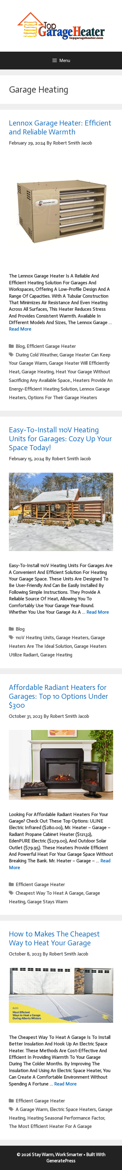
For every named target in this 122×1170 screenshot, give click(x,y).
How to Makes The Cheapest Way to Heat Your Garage (54, 938)
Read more (20, 329)
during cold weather (36, 355)
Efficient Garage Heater (51, 346)
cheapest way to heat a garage (50, 893)
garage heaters (72, 637)
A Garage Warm (32, 1109)
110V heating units (35, 637)
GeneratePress (61, 1160)
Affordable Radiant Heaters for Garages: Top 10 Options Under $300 (58, 696)
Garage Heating (38, 371)
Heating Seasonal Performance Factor (65, 1118)
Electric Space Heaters (73, 1109)
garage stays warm (47, 901)
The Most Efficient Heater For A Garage (50, 1126)
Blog (20, 346)
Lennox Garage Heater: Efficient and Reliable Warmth (60, 127)
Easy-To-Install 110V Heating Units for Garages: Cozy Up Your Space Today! (60, 438)
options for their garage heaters (62, 397)
